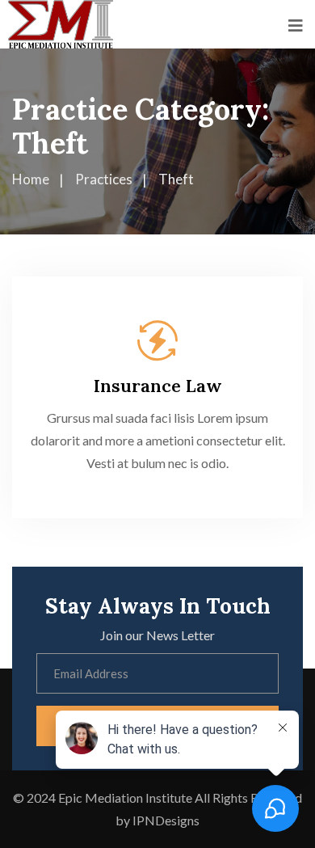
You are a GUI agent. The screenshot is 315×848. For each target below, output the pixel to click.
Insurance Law (158, 385)
